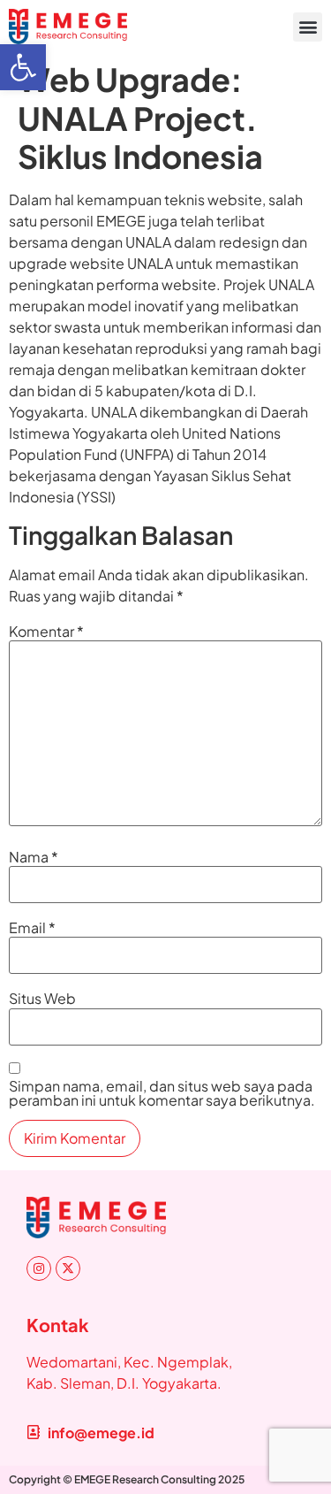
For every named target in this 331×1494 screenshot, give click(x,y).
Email (32, 928)
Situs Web (42, 999)
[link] (23, 67)
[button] (307, 27)
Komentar (46, 631)
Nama (33, 857)
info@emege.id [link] (101, 1432)
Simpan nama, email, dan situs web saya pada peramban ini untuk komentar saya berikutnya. (162, 1093)
